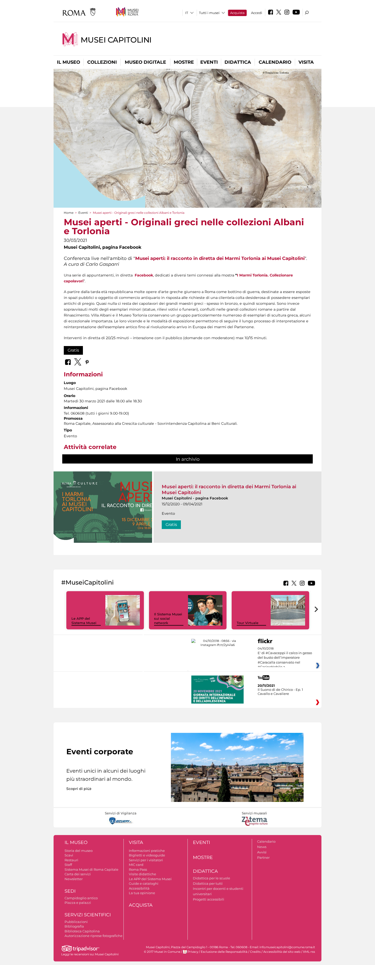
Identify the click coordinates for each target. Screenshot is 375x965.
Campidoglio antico (81, 898)
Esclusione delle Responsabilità (224, 952)
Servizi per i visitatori (146, 860)
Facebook (144, 275)
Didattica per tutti (208, 883)
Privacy (193, 952)
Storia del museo (79, 851)
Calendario (275, 62)
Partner (263, 857)
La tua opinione (142, 893)
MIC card (136, 865)
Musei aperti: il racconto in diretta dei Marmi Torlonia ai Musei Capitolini (220, 258)
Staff (68, 865)
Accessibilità (139, 888)
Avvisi (262, 852)
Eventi (209, 62)
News (261, 847)
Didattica (237, 62)
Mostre (184, 62)
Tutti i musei (209, 13)
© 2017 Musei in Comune (162, 952)
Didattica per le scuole (211, 878)
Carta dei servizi (78, 874)
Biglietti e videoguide (147, 855)
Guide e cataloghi (143, 883)
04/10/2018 (285, 658)
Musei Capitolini (116, 40)
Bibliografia (74, 926)
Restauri (71, 860)
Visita (306, 62)
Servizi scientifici (88, 915)
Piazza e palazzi (78, 903)
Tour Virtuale (247, 623)
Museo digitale (145, 62)
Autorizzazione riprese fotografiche (93, 936)
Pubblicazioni (76, 922)
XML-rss (309, 952)
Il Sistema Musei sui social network (168, 618)
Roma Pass (138, 869)
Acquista (237, 13)
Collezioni (102, 62)
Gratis (73, 350)
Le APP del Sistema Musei (83, 620)
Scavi (69, 855)
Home (68, 213)
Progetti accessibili (208, 899)
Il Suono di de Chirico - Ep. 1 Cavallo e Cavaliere (280, 692)
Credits (255, 952)
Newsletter (74, 879)
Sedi (70, 891)
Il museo (68, 62)
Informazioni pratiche (147, 851)
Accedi (256, 13)
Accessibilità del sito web (282, 952)
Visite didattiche (142, 874)
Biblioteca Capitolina (82, 931)
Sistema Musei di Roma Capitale (91, 869)
